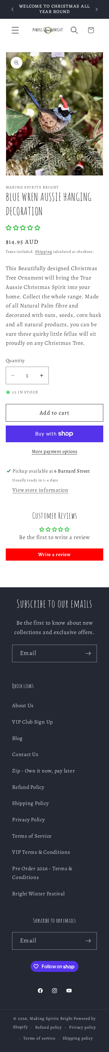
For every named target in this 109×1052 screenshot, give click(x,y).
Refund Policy (28, 787)
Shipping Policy (30, 803)
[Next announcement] (96, 9)
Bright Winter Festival (38, 893)
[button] (15, 30)
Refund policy (48, 1027)
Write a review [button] (54, 554)
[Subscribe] (88, 653)
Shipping (43, 251)
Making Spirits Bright (51, 1018)
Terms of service (39, 1038)
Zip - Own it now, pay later (43, 770)
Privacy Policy (28, 819)
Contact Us (25, 754)
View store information (40, 490)
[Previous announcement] (12, 9)
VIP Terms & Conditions (41, 852)
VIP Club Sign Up (32, 721)
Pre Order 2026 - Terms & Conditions (42, 873)
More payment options (55, 451)
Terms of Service (32, 836)
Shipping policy (78, 1038)
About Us (23, 705)
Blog (17, 738)
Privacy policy (82, 1027)
